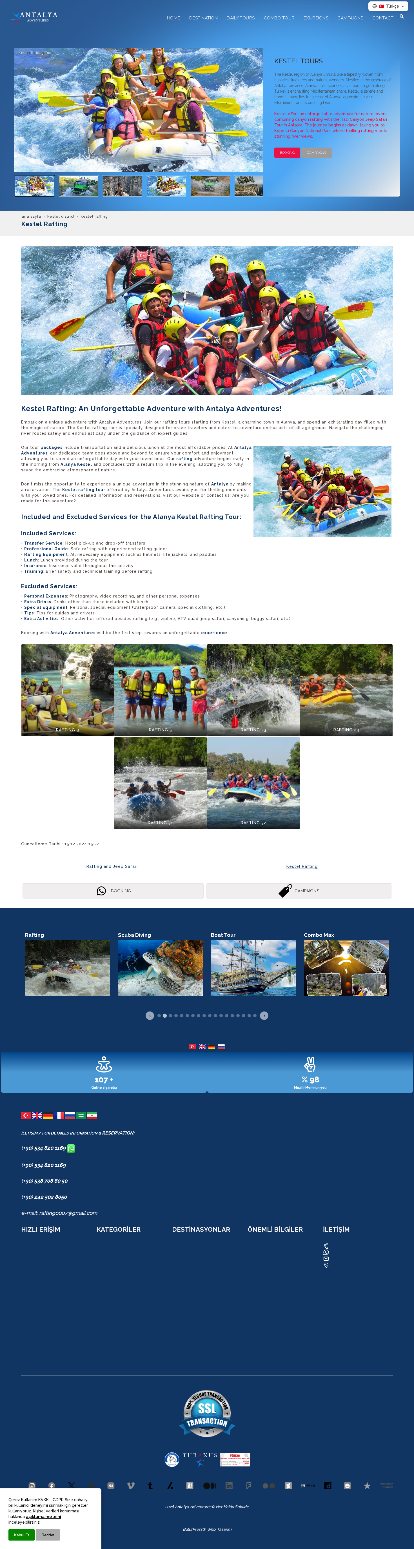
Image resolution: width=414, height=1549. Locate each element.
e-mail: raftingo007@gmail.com (59, 1213)
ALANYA (179, 1270)
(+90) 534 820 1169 (44, 1148)
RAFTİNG (105, 1246)
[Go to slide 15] (238, 1015)
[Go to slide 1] (159, 1015)
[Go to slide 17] (249, 1015)
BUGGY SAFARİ (110, 1293)
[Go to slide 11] (215, 1015)
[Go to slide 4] (176, 1015)
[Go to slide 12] (221, 1015)
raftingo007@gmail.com (355, 1258)
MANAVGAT (183, 1333)
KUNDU (179, 1254)
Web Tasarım (219, 1529)
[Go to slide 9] (204, 1015)
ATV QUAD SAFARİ (114, 1285)
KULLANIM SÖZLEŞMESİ (270, 1262)
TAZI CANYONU (111, 1270)
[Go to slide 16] (243, 1015)
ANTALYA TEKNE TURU (118, 1317)
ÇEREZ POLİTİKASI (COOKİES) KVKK (281, 1246)
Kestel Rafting (302, 866)
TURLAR (29, 1246)
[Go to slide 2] (165, 1016)
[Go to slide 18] (255, 1015)
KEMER (178, 1278)
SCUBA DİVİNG (111, 1301)
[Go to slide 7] (193, 1015)
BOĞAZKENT (184, 1325)
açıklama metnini (43, 1516)
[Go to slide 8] (198, 1015)
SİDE (176, 1349)
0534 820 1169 (345, 1245)
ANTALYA (180, 1246)
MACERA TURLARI (38, 1301)
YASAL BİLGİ (259, 1254)
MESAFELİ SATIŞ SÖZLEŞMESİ (276, 1270)
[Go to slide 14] (232, 1015)
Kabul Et (21, 1535)
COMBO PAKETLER (38, 1254)
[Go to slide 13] (226, 1015)
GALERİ (28, 1278)
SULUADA (106, 1309)
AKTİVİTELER (33, 1309)
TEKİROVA (181, 1293)
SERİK (177, 1341)
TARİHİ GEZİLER (35, 1325)
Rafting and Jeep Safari (112, 866)
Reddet (47, 1535)
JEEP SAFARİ (108, 1278)
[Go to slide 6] (187, 1015)
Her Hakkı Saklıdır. (232, 1507)
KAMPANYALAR (35, 1262)
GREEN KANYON (112, 1325)
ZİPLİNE (104, 1262)
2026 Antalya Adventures (188, 1507)
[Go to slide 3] (170, 1015)
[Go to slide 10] (210, 1015)
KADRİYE (180, 1262)
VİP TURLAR (108, 1349)
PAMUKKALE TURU (114, 1341)
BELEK (178, 1317)
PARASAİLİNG (109, 1333)
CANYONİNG (108, 1254)
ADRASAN (181, 1285)
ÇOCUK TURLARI (37, 1333)
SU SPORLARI (34, 1317)
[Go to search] (402, 16)
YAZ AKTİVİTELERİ (38, 1341)
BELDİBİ (179, 1309)
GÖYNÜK (180, 1301)
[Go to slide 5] (181, 1015)
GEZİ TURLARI (34, 1293)
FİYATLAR (30, 1349)
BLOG (26, 1270)
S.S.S (25, 1285)
